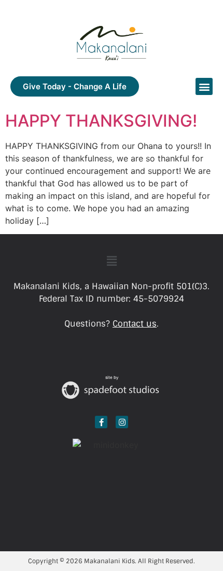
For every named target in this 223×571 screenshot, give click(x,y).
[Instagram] (122, 422)
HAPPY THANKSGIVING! (101, 121)
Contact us (135, 323)
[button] (204, 86)
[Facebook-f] (101, 422)
